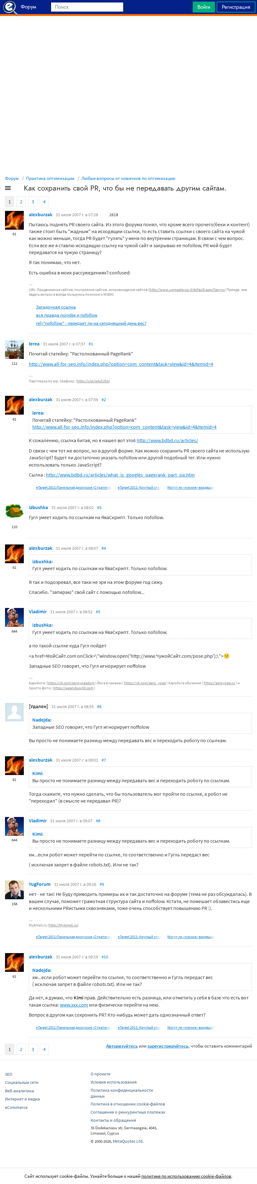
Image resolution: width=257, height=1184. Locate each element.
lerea (34, 343)
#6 (99, 706)
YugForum (39, 884)
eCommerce (16, 1107)
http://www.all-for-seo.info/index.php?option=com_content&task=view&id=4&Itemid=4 (121, 364)
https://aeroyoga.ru (219, 683)
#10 (105, 957)
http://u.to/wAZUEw (93, 381)
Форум (12, 178)
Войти (203, 7)
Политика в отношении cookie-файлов (128, 1104)
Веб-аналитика (19, 1091)
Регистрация (236, 7)
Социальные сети (22, 1082)
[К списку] (18, 189)
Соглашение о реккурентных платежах (128, 1112)
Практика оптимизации (50, 178)
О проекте (100, 1074)
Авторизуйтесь (122, 1046)
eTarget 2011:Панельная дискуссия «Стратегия (74, 487)
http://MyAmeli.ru (63, 925)
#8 (98, 821)
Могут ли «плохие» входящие (191, 487)
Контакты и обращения (113, 1120)
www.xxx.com (74, 1005)
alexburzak (40, 214)
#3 (99, 507)
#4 (104, 548)
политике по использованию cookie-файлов (186, 1176)
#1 (91, 344)
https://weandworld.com (73, 688)
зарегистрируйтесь (167, 1046)
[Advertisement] (128, 31)
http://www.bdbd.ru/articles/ (167, 440)
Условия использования (114, 1082)
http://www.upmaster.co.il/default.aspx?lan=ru (187, 289)
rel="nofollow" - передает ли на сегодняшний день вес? (91, 323)
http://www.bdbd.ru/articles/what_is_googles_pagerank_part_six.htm (120, 475)
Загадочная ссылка (56, 307)
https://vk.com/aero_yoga (145, 683)
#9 (102, 884)
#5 (98, 612)
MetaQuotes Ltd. (128, 1141)
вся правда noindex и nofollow (66, 315)
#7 (104, 760)
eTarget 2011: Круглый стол (139, 487)
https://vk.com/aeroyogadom (71, 683)
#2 (104, 399)
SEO (8, 1074)
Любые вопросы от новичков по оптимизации (128, 178)
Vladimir (38, 611)
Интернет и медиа (22, 1099)
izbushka (38, 507)
